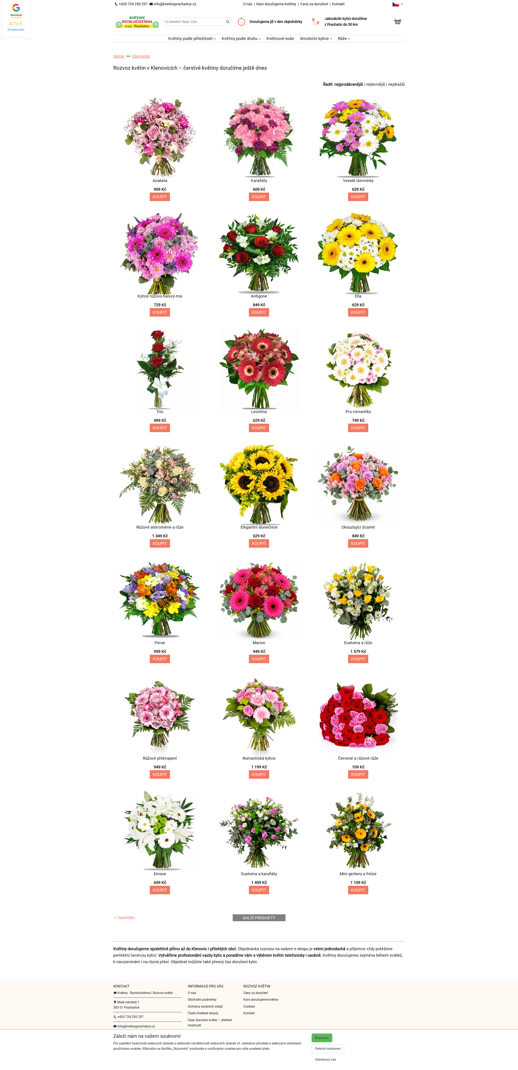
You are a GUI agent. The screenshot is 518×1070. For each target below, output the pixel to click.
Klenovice (141, 56)
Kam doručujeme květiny (276, 4)
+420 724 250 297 (133, 4)
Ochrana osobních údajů (205, 1006)
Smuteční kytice (315, 38)
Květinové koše (280, 38)
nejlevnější (375, 84)
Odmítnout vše (325, 1059)
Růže (343, 38)
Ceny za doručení (314, 4)
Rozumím (322, 1038)
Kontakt (338, 4)
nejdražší (396, 84)
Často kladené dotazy (203, 1013)
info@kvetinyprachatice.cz (174, 4)
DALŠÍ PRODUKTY (259, 917)
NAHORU (126, 917)
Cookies (249, 1006)
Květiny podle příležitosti (191, 38)
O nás (248, 4)
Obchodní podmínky (202, 999)
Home (118, 56)
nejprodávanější (348, 84)
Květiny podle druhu (240, 38)
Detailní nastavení (328, 1049)
